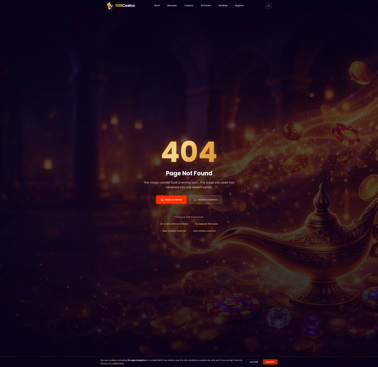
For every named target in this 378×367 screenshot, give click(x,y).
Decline (254, 362)
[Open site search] (268, 5)
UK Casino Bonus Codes (174, 223)
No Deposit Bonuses (206, 223)
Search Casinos (207, 199)
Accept (270, 362)
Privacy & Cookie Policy (112, 363)
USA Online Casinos (204, 230)
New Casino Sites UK (174, 230)
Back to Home (173, 199)
